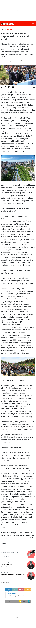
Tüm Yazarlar (5, 583)
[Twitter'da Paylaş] (1, 87)
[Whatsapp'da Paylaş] (9, 87)
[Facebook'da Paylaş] (5, 87)
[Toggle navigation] (32, 23)
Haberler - (4, 29)
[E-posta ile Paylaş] (12, 87)
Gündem (9, 29)
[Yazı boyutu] (34, 87)
